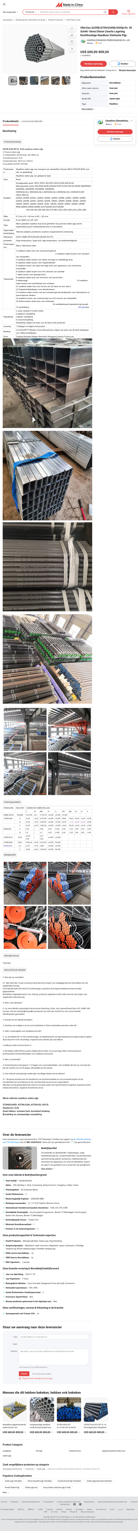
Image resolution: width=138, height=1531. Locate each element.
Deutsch (69, 1509)
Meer (5, 1492)
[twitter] (80, 1504)
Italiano (89, 1509)
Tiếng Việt (73, 1512)
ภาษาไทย (54, 1512)
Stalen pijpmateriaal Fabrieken (99, 1481)
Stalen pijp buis (31, 1487)
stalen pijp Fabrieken (13, 1481)
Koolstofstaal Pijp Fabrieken (69, 1481)
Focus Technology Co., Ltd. (65, 1517)
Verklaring (14, 1502)
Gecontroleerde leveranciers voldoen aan (112, 1502)
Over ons (4, 1502)
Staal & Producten (55, 19)
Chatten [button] (124, 63)
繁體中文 (31, 1509)
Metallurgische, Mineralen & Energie (30, 19)
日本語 (40, 1509)
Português (79, 1509)
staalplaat (7, 1451)
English (11, 1509)
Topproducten (89, 1502)
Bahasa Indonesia (87, 1512)
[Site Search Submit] (113, 12)
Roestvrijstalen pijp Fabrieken (40, 1481)
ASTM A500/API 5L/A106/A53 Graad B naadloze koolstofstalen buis (69, 1427)
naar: (15, 1344)
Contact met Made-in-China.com (68, 1502)
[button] (4, 4)
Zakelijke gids (65, 1504)
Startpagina (8, 19)
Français (49, 1509)
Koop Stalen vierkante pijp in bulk (57, 1487)
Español (59, 1509)
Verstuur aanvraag (93, 63)
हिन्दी (45, 1512)
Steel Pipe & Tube (73, 19)
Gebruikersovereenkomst (31, 1502)
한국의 (112, 1509)
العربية (120, 1509)
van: (16, 1337)
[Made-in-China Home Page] (69, 4)
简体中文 (21, 1509)
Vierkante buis (75, 1451)
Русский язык (101, 1509)
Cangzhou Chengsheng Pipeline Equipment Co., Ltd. (108, 40)
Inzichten (134, 1502)
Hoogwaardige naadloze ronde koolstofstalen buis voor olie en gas (40, 1427)
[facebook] (74, 1504)
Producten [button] (29, 12)
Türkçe (63, 1512)
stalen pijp (7, 1455)
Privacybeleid (48, 1502)
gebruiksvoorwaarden (115, 1522)
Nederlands (130, 1509)
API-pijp (39, 1451)
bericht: (14, 1351)
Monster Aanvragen (127, 70)
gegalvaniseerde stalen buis (113, 1451)
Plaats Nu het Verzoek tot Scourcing (35, 1378)
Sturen (24, 1373)
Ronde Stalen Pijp (12, 1487)
